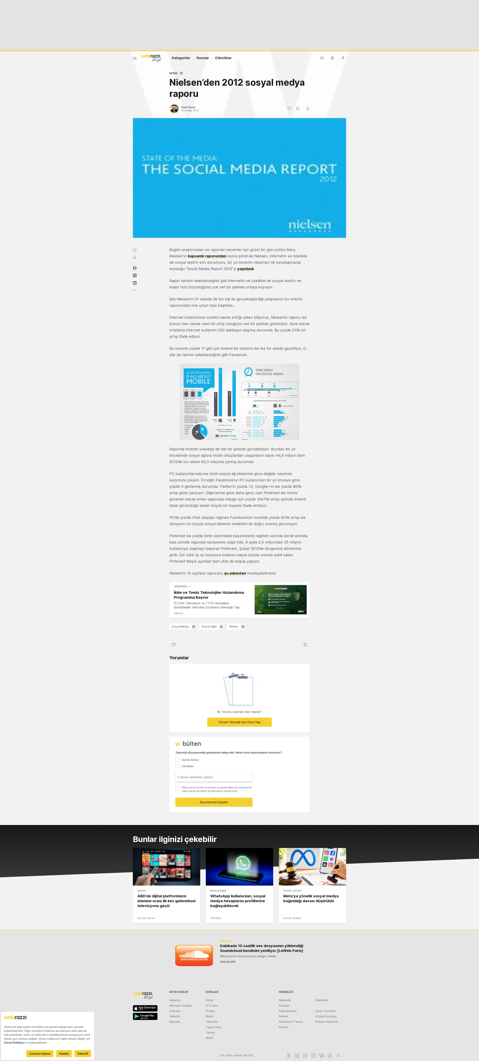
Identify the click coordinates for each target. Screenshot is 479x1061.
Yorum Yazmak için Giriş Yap (239, 722)
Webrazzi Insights (180, 1005)
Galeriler (174, 1016)
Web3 (209, 1037)
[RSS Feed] (337, 1055)
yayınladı (245, 269)
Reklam (283, 1016)
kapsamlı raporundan (207, 256)
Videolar (174, 1011)
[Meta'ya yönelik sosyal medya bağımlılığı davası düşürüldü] (312, 867)
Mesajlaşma (218, 890)
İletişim (284, 1027)
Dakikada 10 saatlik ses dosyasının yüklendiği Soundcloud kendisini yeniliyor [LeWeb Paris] (261, 948)
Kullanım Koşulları (326, 1021)
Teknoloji (212, 1021)
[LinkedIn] (296, 1055)
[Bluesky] (321, 1055)
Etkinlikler (223, 58)
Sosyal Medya (180, 626)
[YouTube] (305, 1055)
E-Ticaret (212, 1005)
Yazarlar (284, 1005)
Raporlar (174, 1021)
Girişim (210, 1011)
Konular (203, 58)
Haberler (174, 1000)
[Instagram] (313, 1055)
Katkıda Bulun (288, 1011)
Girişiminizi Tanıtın (291, 1021)
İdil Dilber (216, 918)
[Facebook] (329, 1055)
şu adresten (235, 573)
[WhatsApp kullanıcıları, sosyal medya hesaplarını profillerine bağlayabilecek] (239, 867)
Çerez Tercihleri (325, 1011)
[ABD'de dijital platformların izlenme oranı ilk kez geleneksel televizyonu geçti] (166, 867)
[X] (288, 1055)
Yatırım (210, 1032)
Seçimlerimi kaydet (214, 802)
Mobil (173, 73)
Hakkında (285, 1000)
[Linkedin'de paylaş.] (135, 283)
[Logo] (151, 58)
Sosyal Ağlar (209, 626)
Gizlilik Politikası (326, 1016)
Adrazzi (178, 613)
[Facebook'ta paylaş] (135, 268)
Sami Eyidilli (227, 961)
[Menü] (135, 59)
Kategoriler (181, 58)
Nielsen (233, 626)
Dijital (141, 890)
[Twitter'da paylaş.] (135, 275)
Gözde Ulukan (146, 918)
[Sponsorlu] (281, 599)
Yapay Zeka (213, 1027)
